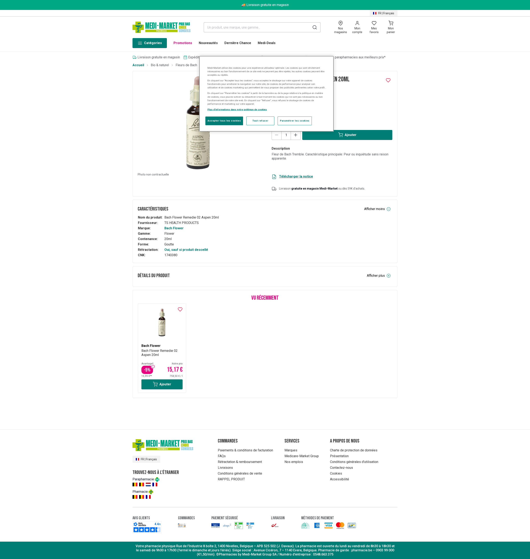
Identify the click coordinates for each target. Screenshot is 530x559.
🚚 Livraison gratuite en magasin (265, 5)
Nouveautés (208, 43)
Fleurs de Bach (186, 65)
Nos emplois (293, 462)
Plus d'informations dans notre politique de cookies (237, 109)
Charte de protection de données (353, 450)
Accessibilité (339, 479)
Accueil (138, 65)
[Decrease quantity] (276, 135)
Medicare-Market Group (301, 456)
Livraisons (225, 468)
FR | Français (386, 13)
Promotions (182, 43)
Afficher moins (374, 209)
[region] (266, 94)
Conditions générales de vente (240, 473)
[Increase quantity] (295, 135)
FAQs (222, 456)
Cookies (336, 473)
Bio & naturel (160, 65)
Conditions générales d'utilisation (354, 462)
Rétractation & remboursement (240, 462)
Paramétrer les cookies (295, 120)
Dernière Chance (237, 43)
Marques (290, 450)
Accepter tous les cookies (224, 120)
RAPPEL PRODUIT (231, 479)
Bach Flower (174, 228)
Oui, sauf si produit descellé (186, 250)
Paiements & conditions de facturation (245, 450)
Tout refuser (260, 120)
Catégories (153, 43)
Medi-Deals (267, 43)
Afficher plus (376, 276)
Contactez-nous (341, 468)
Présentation (339, 456)
